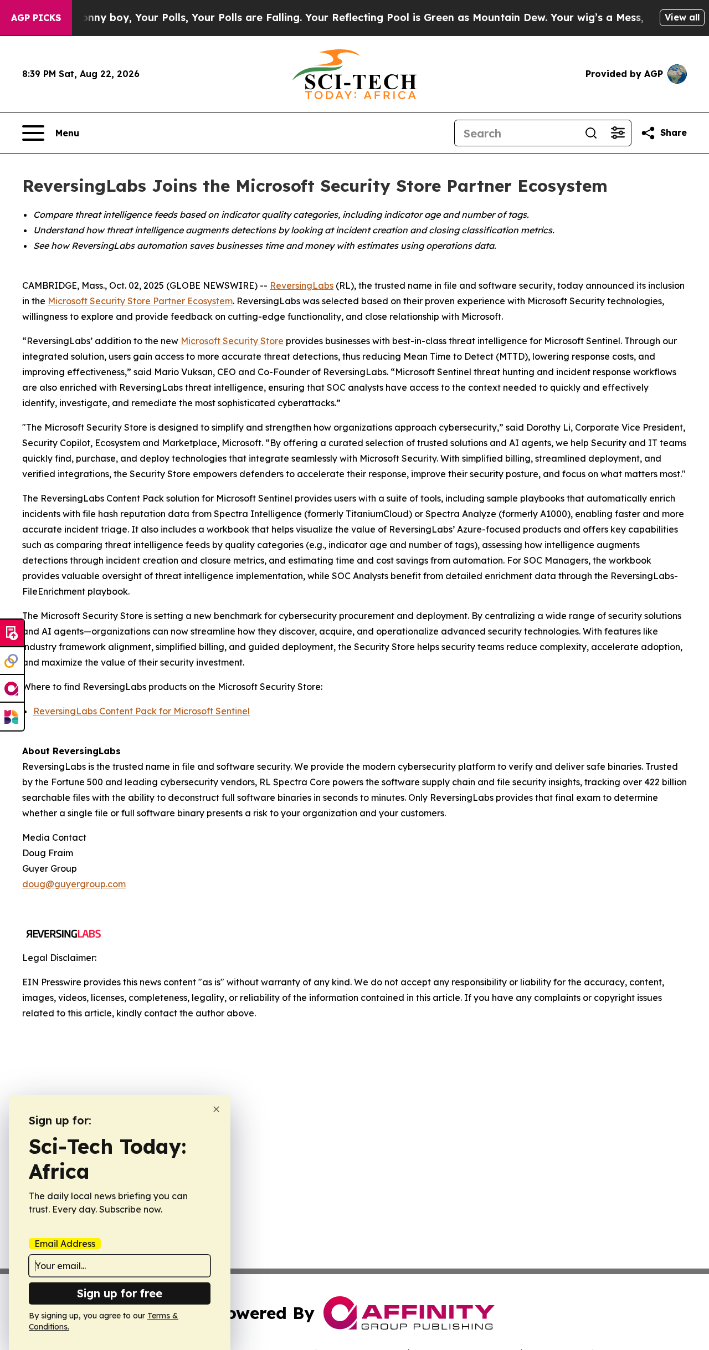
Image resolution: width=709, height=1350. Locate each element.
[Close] (216, 1109)
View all (682, 17)
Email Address (64, 1243)
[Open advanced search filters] (617, 133)
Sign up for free (119, 1293)
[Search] (591, 133)
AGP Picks (36, 17)
